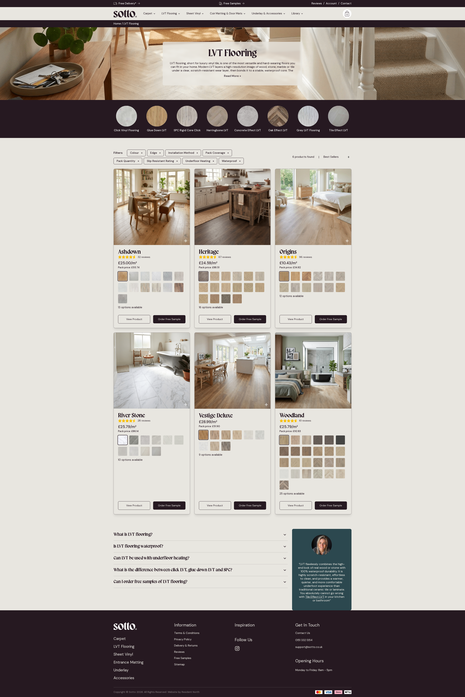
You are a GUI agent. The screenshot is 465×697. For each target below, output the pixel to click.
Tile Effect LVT (314, 597)
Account (331, 3)
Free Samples (232, 3)
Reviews (317, 3)
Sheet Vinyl (193, 13)
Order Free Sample (169, 319)
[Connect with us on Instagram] (237, 648)
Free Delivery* (127, 3)
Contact (346, 3)
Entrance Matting (128, 662)
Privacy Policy (182, 639)
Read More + (232, 76)
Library (296, 13)
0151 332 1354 (303, 640)
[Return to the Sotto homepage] (142, 626)
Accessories (124, 677)
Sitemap (179, 664)
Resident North (190, 692)
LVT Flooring (169, 13)
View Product (134, 319)
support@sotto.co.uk (308, 647)
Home (117, 23)
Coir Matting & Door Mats (226, 13)
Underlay (121, 670)
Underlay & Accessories (267, 13)
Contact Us (302, 633)
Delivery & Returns (186, 645)
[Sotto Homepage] (125, 13)
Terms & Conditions (186, 633)
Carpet (147, 13)
